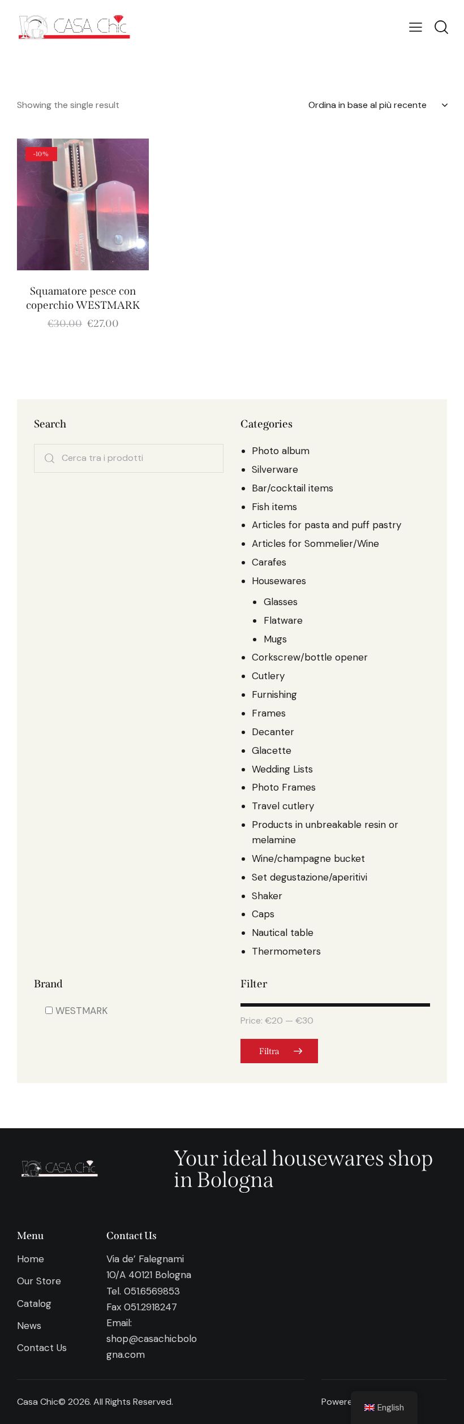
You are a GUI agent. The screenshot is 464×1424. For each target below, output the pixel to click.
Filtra (269, 1051)
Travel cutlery (283, 806)
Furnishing (274, 694)
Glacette (271, 750)
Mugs (275, 639)
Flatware (283, 620)
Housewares (279, 581)
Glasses (281, 602)
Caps (263, 914)
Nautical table (282, 932)
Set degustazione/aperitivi (309, 877)
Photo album (281, 451)
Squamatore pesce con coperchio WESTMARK (83, 298)
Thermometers (286, 951)
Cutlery (268, 676)
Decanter (273, 732)
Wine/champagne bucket (308, 858)
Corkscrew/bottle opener (310, 657)
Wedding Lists (282, 769)
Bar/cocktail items (292, 488)
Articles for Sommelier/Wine (315, 543)
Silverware (275, 469)
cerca (49, 458)
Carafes (269, 562)
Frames (269, 713)
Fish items (274, 506)
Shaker (267, 896)
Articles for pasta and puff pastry (326, 525)
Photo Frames (284, 787)
